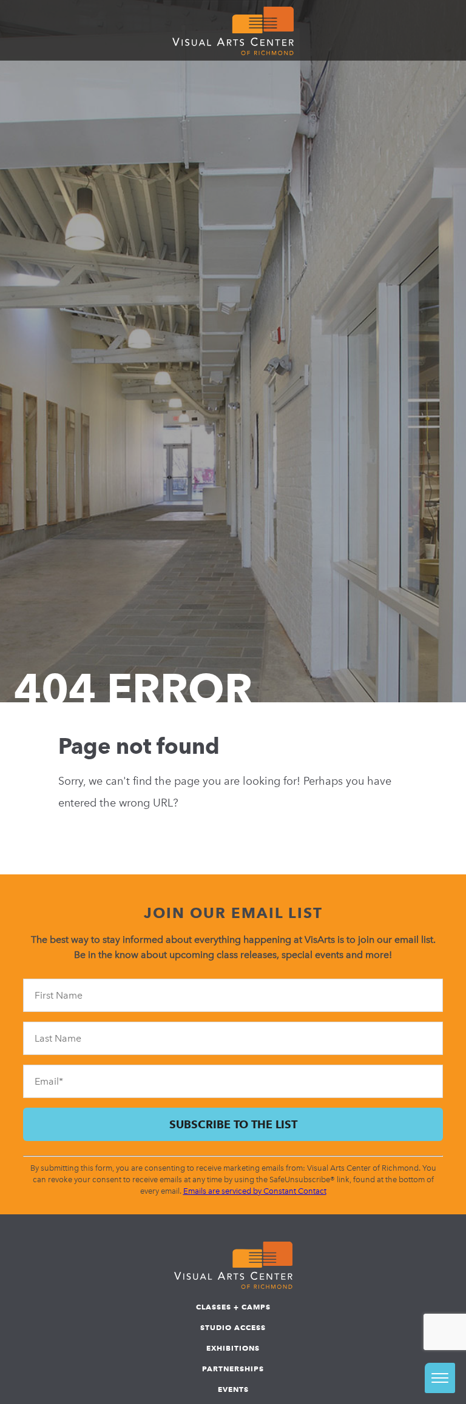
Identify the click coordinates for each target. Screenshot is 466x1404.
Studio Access (233, 1327)
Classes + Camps (233, 1306)
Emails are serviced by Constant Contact (254, 1191)
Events (233, 1389)
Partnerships (233, 1368)
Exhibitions (233, 1347)
